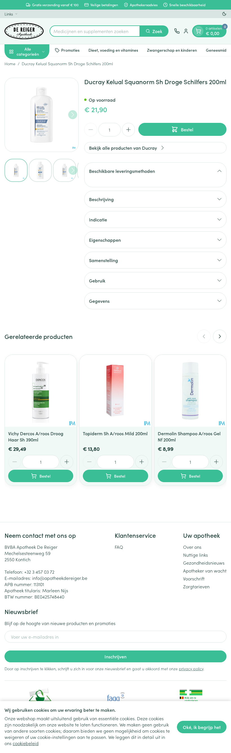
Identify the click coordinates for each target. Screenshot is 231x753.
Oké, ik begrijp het (202, 727)
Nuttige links (195, 555)
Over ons (192, 547)
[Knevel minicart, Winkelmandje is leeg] (198, 31)
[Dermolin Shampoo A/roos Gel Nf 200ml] (190, 391)
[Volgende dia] (219, 336)
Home (10, 63)
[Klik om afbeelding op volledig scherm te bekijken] (41, 115)
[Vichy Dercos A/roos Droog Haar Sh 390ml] (41, 391)
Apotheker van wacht (204, 570)
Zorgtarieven (196, 586)
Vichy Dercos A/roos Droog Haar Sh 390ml (35, 436)
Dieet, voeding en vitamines (113, 50)
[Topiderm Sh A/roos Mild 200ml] (115, 391)
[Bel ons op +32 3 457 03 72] (177, 31)
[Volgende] (72, 114)
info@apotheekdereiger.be (59, 578)
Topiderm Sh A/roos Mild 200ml (115, 433)
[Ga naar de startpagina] (24, 31)
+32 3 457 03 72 (39, 572)
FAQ (119, 547)
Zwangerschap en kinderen (172, 50)
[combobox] (95, 31)
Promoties (70, 50)
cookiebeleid (26, 743)
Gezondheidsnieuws (204, 563)
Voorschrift (194, 578)
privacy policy (191, 668)
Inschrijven (115, 656)
